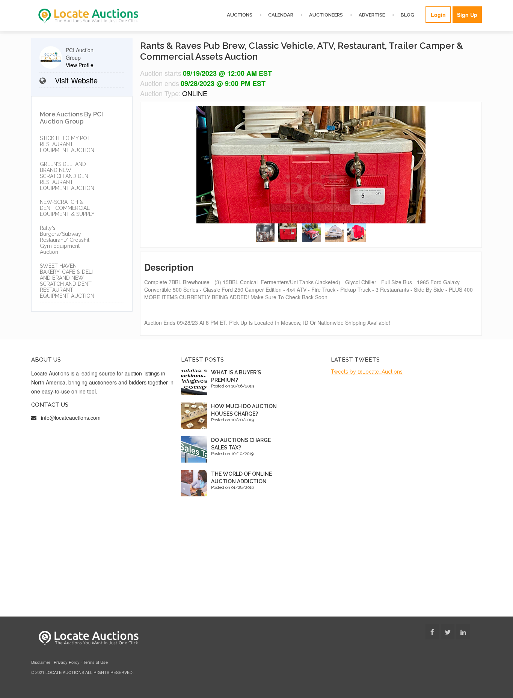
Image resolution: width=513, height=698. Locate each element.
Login (438, 14)
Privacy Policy (67, 662)
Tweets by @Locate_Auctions (367, 372)
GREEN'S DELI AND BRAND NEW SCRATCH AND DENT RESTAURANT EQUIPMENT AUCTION (67, 176)
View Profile (80, 65)
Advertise (372, 15)
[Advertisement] (256, 560)
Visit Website (76, 80)
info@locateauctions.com (71, 417)
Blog (407, 15)
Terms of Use (95, 662)
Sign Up (467, 14)
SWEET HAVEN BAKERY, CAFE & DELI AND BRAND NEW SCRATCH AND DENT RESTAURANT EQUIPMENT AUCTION (67, 281)
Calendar (280, 15)
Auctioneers (326, 15)
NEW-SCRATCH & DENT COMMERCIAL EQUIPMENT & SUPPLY (67, 208)
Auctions (239, 15)
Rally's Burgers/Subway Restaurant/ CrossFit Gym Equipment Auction (64, 240)
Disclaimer (40, 662)
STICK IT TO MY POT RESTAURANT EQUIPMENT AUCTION (67, 144)
